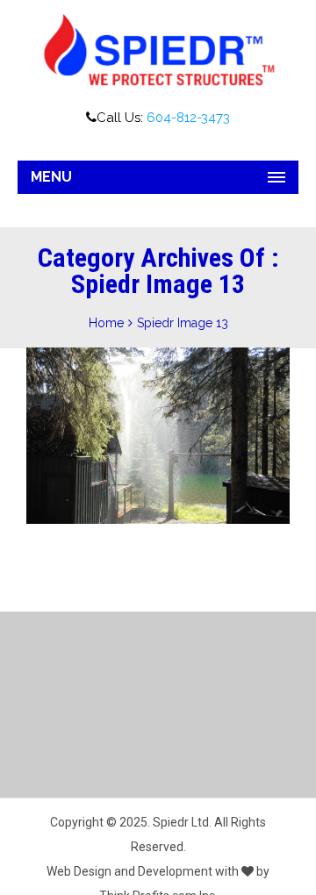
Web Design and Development (129, 871)
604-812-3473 (188, 117)
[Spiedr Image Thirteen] (153, 444)
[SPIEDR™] (158, 50)
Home (106, 323)
